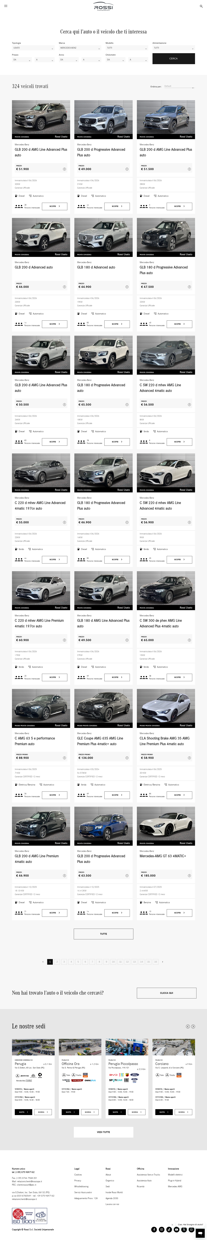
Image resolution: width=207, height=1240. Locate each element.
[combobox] (33, 47)
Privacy (77, 1180)
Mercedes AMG (175, 1186)
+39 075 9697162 (45, 1196)
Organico (110, 1180)
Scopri (53, 206)
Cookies (78, 1174)
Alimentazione (159, 43)
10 (113, 962)
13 (134, 962)
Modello (109, 43)
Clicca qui (166, 993)
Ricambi (140, 1186)
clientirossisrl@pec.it (26, 1185)
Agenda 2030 (112, 1198)
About (108, 1174)
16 (155, 962)
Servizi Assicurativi (83, 1192)
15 (148, 962)
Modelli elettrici (175, 1174)
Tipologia (16, 43)
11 (120, 962)
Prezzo (15, 55)
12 (127, 962)
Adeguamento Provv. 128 (86, 1198)
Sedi (108, 1186)
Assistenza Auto (144, 1180)
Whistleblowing (81, 1186)
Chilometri (111, 55)
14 (141, 962)
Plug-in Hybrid (174, 1180)
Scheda (41, 1112)
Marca (62, 43)
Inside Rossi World (114, 1192)
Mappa (22, 1112)
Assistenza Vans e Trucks (148, 1174)
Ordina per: (155, 86)
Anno (61, 55)
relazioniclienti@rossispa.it (29, 1181)
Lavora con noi (112, 1204)
